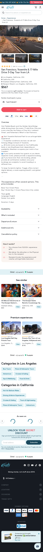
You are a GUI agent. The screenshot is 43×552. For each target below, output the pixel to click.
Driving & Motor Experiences (13, 395)
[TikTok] (36, 465)
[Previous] (2, 421)
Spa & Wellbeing (9, 379)
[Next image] (40, 58)
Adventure (7, 374)
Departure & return (9, 221)
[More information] (24, 66)
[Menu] (2, 7)
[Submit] (3, 13)
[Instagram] (28, 465)
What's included (8, 215)
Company (5, 485)
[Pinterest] (40, 465)
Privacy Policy (10, 448)
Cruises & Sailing (22, 374)
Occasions (5, 494)
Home (3, 18)
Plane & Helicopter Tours (24, 369)
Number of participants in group (11, 98)
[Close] (38, 537)
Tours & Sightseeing (27, 400)
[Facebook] (25, 465)
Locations (5, 489)
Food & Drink (24, 379)
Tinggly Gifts (6, 499)
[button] (37, 546)
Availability (5, 209)
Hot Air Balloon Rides (11, 390)
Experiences (11, 18)
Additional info (7, 228)
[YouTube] (32, 465)
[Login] (40, 7)
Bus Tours (7, 369)
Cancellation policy (9, 234)
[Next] (40, 39)
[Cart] (36, 7)
